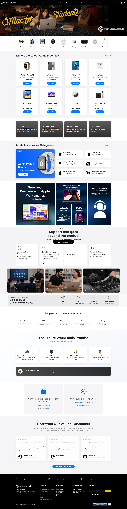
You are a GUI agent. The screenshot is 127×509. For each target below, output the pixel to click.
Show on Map (43, 494)
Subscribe (108, 491)
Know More (27, 83)
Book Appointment (63, 242)
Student (101, 2)
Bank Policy (75, 492)
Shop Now (23, 174)
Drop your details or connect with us (84, 402)
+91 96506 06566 (85, 405)
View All (107, 55)
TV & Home (61, 2)
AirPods (54, 2)
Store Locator (59, 489)
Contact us (59, 495)
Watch (48, 2)
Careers (58, 494)
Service (88, 2)
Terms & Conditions (77, 489)
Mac (40, 2)
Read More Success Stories (63, 466)
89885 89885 (45, 408)
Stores (83, 2)
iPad (44, 2)
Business (77, 2)
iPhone (35, 2)
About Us (58, 488)
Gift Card (95, 2)
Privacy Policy (75, 488)
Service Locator (60, 491)
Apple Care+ (59, 492)
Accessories (69, 2)
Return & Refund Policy (78, 491)
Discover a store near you (43, 405)
